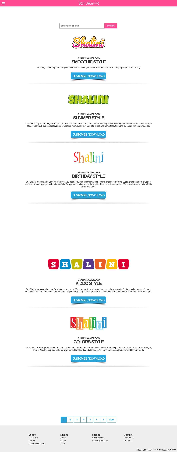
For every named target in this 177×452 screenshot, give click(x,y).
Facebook (128, 438)
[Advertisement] (89, 13)
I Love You (33, 438)
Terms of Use (147, 449)
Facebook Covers (37, 444)
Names (64, 434)
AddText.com (98, 438)
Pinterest (128, 441)
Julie (62, 444)
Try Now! (111, 26)
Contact (128, 434)
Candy (32, 441)
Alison (63, 438)
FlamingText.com (100, 441)
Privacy (139, 449)
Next (111, 419)
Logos (32, 434)
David (63, 441)
